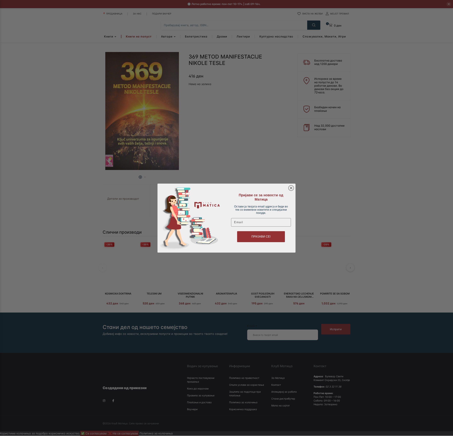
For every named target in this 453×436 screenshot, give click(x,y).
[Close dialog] (291, 188)
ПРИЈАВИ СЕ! (261, 236)
